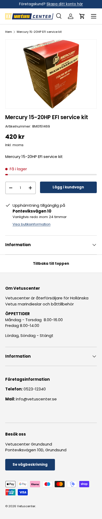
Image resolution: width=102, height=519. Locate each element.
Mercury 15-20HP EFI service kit (39, 31)
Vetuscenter (26, 506)
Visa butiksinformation (31, 224)
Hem (8, 31)
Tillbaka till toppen (51, 263)
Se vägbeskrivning (30, 464)
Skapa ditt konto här (65, 4)
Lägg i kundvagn (68, 187)
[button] (82, 16)
